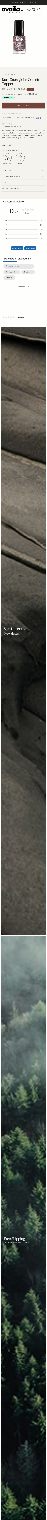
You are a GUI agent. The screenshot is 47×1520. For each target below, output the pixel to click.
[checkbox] (9, 277)
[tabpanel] (23, 289)
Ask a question (17, 248)
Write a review (30, 248)
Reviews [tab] (10, 258)
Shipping (4, 114)
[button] (39, 9)
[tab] (24, 259)
